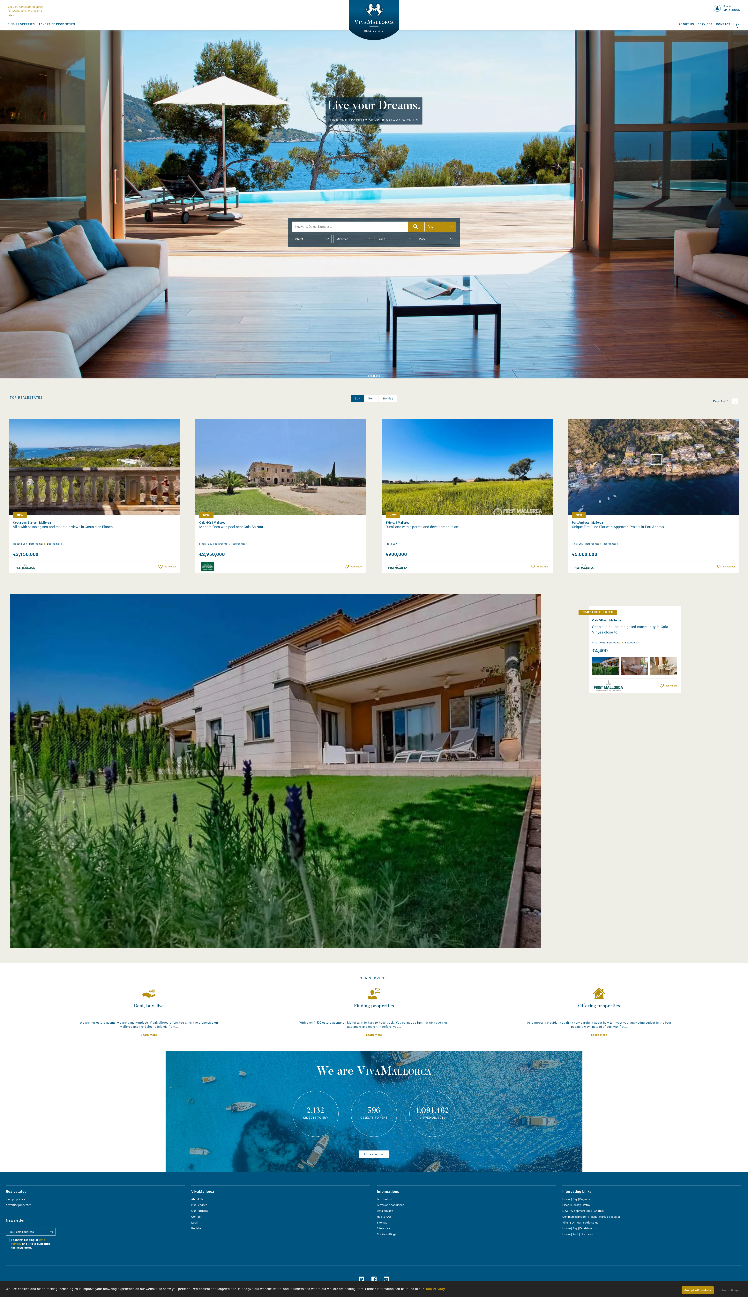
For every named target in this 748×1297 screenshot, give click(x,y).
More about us (374, 1154)
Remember (170, 566)
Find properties (15, 1199)
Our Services (199, 1205)
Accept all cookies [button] (697, 1290)
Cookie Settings (728, 1290)
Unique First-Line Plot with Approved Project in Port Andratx (618, 527)
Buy (357, 398)
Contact (723, 24)
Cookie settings (386, 1234)
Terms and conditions (390, 1205)
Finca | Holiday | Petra (576, 1205)
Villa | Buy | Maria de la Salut (580, 1222)
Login (194, 1222)
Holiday (388, 398)
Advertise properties (18, 1205)
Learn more (149, 1035)
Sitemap (382, 1222)
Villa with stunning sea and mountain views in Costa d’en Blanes (63, 527)
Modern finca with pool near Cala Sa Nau (231, 527)
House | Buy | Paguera (576, 1199)
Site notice (383, 1228)
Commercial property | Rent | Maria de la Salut (591, 1216)
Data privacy (385, 1210)
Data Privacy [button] (435, 1289)
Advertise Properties (57, 24)
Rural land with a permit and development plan (422, 527)
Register (196, 1228)
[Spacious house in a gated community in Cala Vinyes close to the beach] (275, 771)
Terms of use (385, 1199)
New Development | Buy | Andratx (583, 1210)
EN (737, 24)
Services (705, 24)
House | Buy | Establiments (579, 1228)
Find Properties (21, 24)
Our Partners (199, 1210)
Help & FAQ (384, 1216)
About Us (686, 24)
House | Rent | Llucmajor (577, 1234)
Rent (371, 398)
